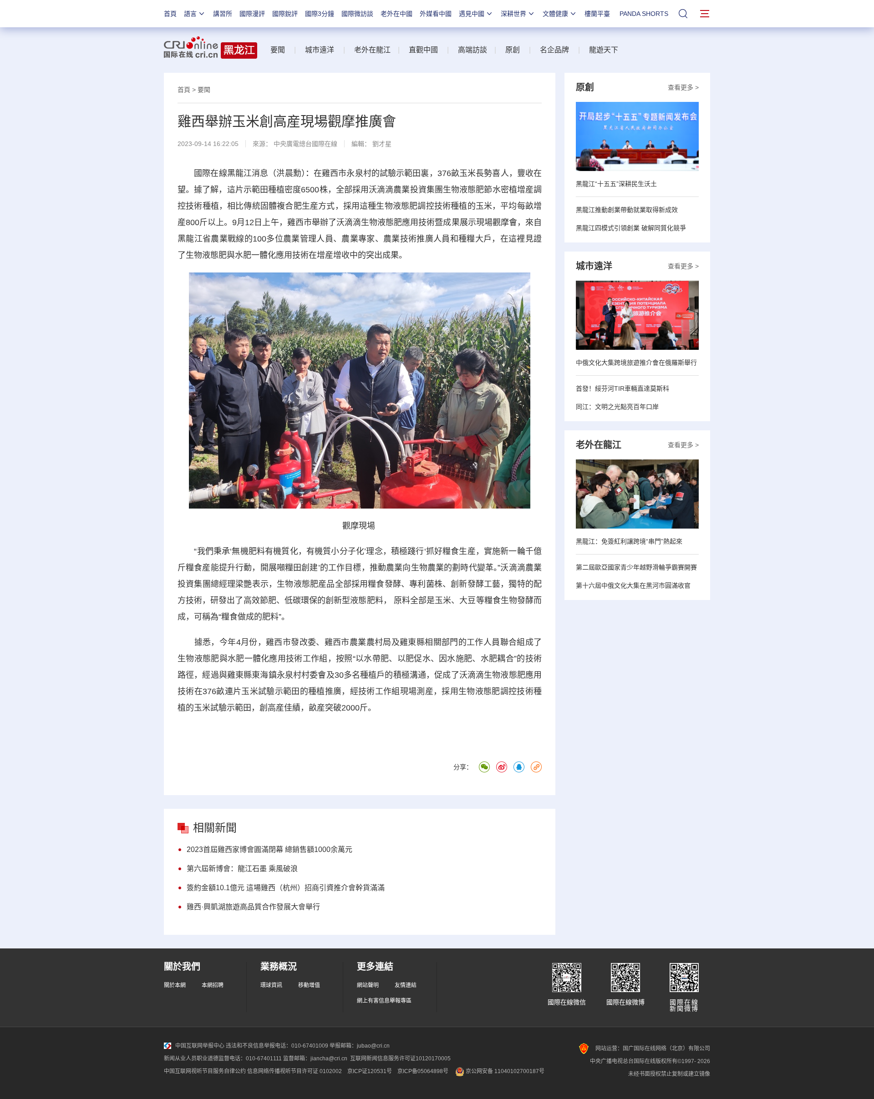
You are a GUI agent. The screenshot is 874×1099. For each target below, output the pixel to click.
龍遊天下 (603, 50)
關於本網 (175, 985)
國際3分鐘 (319, 13)
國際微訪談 (357, 13)
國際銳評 (285, 13)
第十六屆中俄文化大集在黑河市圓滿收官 (633, 585)
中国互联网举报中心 (199, 1046)
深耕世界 (513, 13)
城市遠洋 (319, 50)
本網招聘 (213, 985)
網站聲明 (368, 985)
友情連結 (406, 985)
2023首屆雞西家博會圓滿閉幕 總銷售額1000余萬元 (269, 849)
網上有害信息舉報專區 (384, 1001)
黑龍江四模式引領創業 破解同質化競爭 (631, 228)
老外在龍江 (372, 50)
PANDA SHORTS (644, 13)
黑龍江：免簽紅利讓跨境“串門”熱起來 (629, 541)
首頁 (170, 13)
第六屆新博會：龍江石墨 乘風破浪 (242, 868)
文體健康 (555, 13)
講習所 (222, 13)
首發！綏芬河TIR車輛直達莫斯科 (622, 388)
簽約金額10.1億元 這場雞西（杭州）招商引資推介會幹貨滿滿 (286, 888)
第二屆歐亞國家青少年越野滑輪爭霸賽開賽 (636, 567)
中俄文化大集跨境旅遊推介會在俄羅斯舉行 (636, 362)
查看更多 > (683, 87)
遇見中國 (471, 13)
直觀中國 (423, 50)
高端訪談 (472, 50)
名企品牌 (554, 50)
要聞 (277, 50)
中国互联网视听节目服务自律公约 (205, 1071)
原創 (512, 50)
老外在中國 (396, 13)
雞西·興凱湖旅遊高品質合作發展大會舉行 (253, 907)
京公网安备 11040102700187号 (504, 1071)
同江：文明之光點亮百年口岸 (617, 406)
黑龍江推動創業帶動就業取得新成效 (627, 209)
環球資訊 (271, 985)
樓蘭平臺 (597, 13)
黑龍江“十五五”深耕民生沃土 (616, 183)
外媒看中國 (436, 13)
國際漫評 (252, 13)
